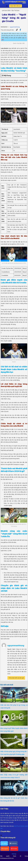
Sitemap (14, 854)
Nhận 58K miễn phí (15, 6)
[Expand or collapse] (25, 75)
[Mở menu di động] (7, 6)
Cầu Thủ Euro (15, 10)
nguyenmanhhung (15, 27)
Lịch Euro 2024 (6, 10)
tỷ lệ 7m (16, 826)
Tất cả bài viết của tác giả (16, 678)
